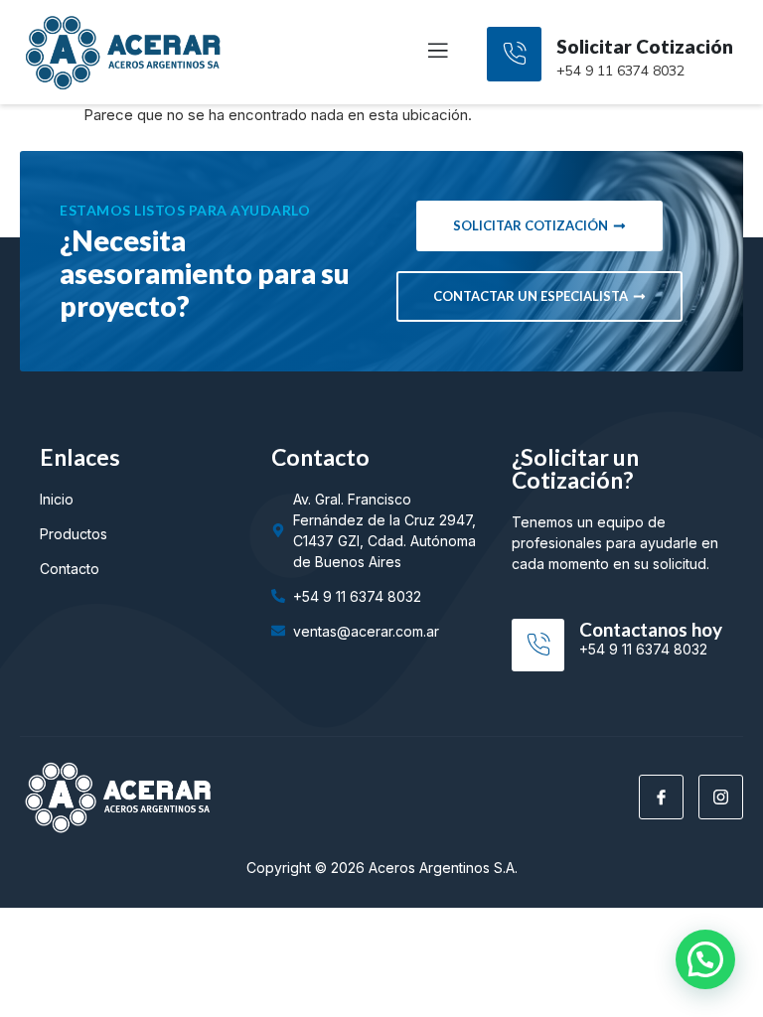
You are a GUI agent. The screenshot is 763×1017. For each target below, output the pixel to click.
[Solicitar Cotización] (514, 54)
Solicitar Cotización (644, 46)
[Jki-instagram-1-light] (720, 797)
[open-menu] (426, 52)
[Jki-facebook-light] (661, 797)
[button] (705, 959)
